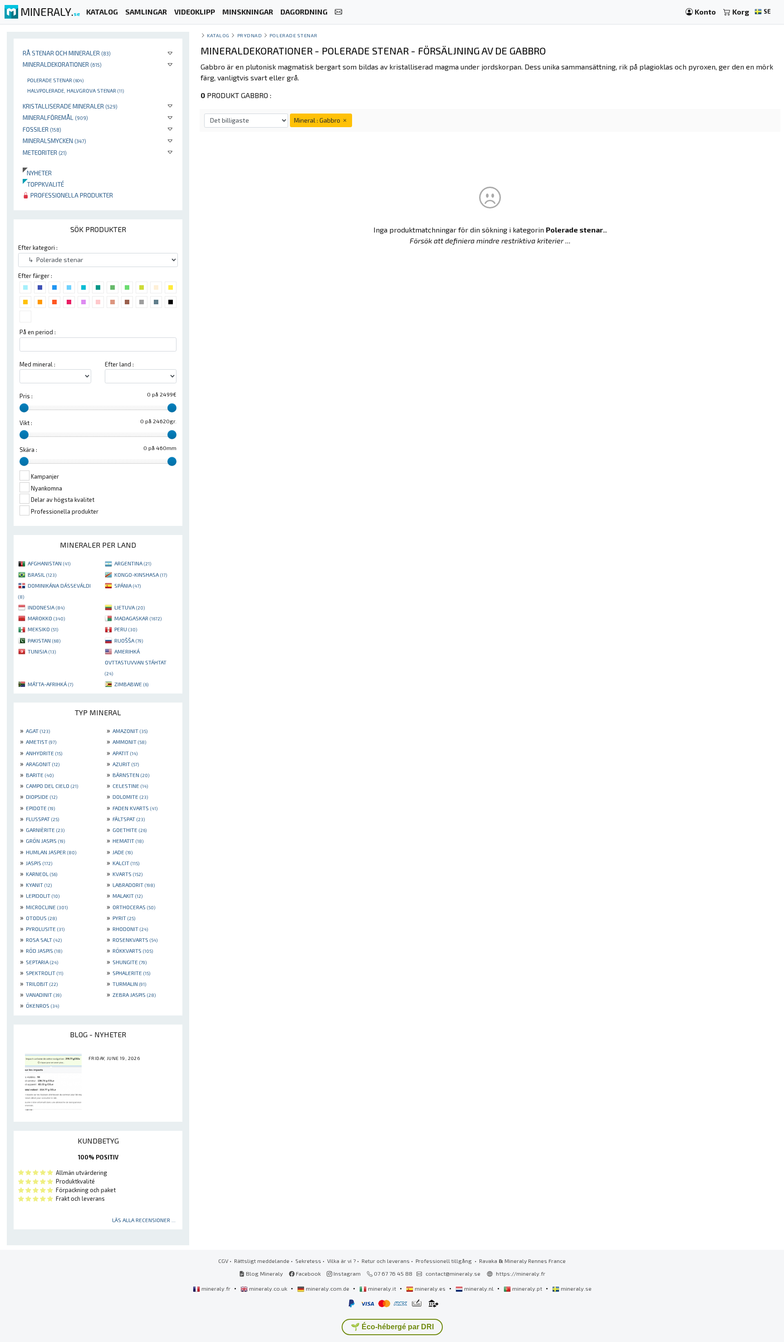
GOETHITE (130, 830)
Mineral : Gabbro (318, 120)
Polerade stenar (55, 80)
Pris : (26, 396)
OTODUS (41, 918)
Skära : (28, 449)
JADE (122, 852)
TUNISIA (42, 651)
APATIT (125, 753)
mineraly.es (430, 1288)
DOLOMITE (130, 796)
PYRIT (124, 918)
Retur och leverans (386, 1261)
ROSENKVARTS (135, 939)
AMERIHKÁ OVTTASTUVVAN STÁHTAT (136, 662)
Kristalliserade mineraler (70, 106)
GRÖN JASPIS (45, 840)
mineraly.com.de (327, 1288)
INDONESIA (46, 607)
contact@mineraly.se (453, 1273)
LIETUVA (129, 607)
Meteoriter (45, 152)
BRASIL (42, 574)
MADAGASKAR (138, 618)
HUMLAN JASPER (51, 852)
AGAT (38, 731)
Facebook (307, 1273)
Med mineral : (37, 364)
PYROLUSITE (45, 929)
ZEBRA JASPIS (134, 994)
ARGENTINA (132, 563)
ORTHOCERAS (134, 907)
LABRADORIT (134, 884)
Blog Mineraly (264, 1273)
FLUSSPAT (42, 819)
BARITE (40, 775)
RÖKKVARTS (133, 950)
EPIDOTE (40, 808)
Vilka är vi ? (341, 1261)
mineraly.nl (479, 1288)
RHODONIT (130, 929)
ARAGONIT (42, 764)
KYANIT (39, 884)
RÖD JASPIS (44, 950)
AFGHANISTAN (49, 563)
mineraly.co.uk (268, 1288)
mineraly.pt (527, 1288)
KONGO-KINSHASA (140, 574)
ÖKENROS (42, 1005)
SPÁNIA (127, 585)
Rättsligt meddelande (261, 1261)
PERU (125, 629)
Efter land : (119, 364)
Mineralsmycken (54, 140)
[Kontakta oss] (338, 12)
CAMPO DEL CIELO (52, 785)
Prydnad (249, 35)
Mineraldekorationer (62, 64)
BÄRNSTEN (131, 775)
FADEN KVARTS (135, 808)
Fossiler (42, 129)
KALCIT (126, 863)
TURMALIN (129, 984)
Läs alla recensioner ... (144, 1220)
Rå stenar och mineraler (67, 53)
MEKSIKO (43, 629)
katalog (218, 35)
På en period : (38, 332)
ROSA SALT (44, 939)
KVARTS (127, 874)
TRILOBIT (42, 984)
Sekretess (308, 1261)
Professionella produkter (71, 195)
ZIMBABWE (131, 684)
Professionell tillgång (444, 1261)
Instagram (346, 1273)
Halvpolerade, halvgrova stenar (75, 90)
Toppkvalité (43, 184)
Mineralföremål (55, 117)
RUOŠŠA (128, 640)
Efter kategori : (38, 247)
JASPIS (39, 863)
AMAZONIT (130, 731)
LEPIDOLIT (42, 895)
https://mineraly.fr (520, 1273)
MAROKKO (46, 618)
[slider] (24, 407)
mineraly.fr (216, 1288)
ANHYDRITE (44, 753)
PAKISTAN (44, 640)
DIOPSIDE (41, 796)
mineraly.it (382, 1288)
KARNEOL (41, 874)
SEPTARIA (42, 962)
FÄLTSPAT (129, 819)
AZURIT (126, 764)
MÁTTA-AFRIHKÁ (50, 684)
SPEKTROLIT (44, 973)
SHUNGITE (130, 962)
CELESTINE (130, 785)
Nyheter (37, 173)
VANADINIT (43, 994)
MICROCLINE (47, 907)
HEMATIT (128, 840)
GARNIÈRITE (45, 830)
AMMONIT (129, 741)
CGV (223, 1261)
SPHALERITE (131, 973)
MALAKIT (127, 895)
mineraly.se (575, 1288)
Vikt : (26, 422)
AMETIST (41, 741)
